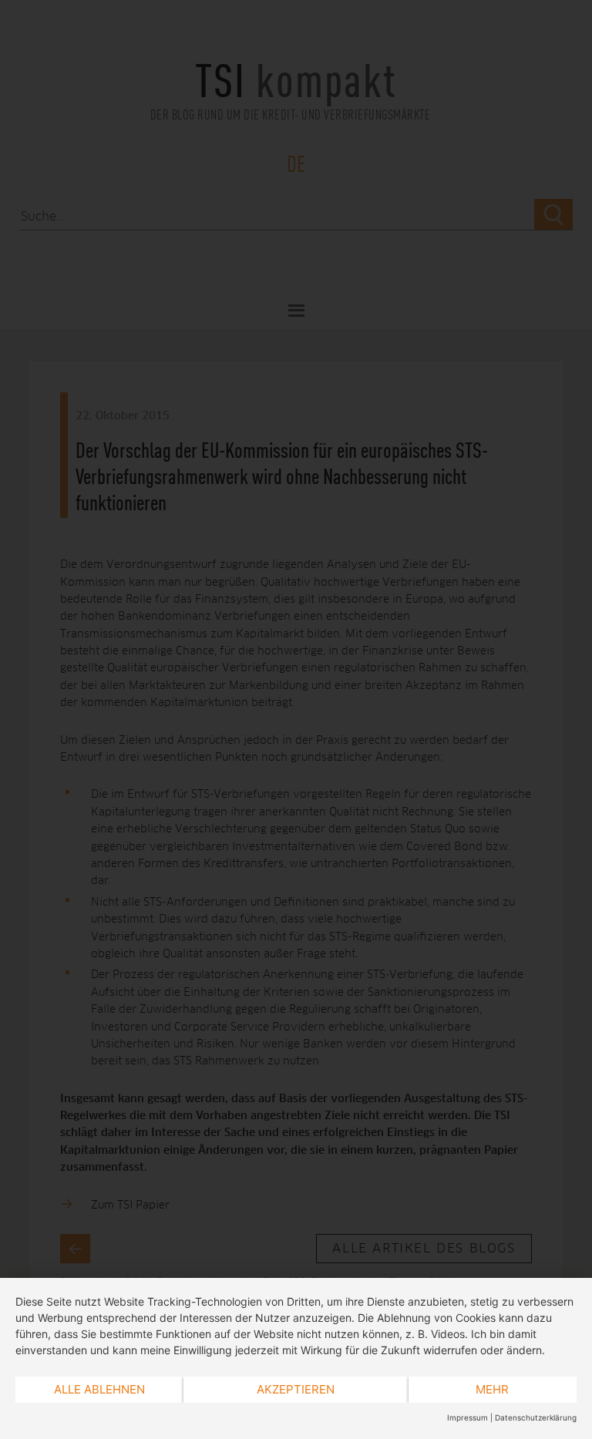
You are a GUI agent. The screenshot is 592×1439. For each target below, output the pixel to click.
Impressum (467, 1417)
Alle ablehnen (99, 1389)
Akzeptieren (296, 1389)
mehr (492, 1389)
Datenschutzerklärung (536, 1417)
